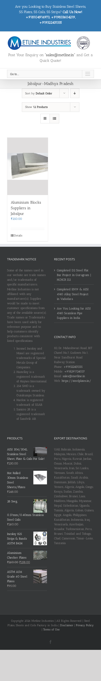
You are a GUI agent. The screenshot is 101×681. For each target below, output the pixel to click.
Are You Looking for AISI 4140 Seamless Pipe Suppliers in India (74, 313)
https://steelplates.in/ (76, 381)
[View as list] (54, 118)
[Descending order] (74, 93)
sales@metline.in (74, 376)
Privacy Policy (85, 625)
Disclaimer (66, 625)
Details (18, 235)
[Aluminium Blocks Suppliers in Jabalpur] (27, 166)
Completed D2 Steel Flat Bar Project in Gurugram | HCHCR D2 (74, 275)
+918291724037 (74, 371)
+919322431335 (72, 366)
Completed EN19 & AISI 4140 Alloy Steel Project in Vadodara (73, 293)
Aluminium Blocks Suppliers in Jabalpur (26, 208)
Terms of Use (51, 629)
